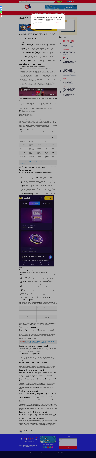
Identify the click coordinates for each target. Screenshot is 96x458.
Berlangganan (59, 22)
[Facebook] (1, 7)
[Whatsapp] (1, 12)
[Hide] (0, 18)
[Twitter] (1, 9)
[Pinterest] (1, 14)
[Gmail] (1, 16)
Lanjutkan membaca (48, 25)
